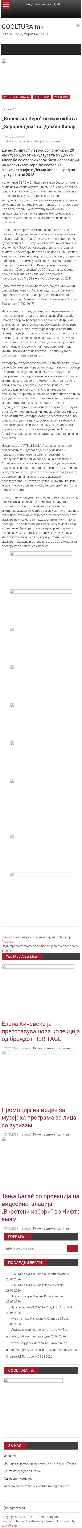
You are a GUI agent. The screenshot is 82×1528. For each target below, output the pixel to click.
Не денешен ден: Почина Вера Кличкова (38, 1296)
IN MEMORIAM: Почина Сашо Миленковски (40, 1274)
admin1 (27, 1048)
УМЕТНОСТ (61, 97)
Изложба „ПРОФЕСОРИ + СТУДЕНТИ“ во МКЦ (42, 1307)
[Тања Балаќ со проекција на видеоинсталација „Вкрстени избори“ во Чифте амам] (38, 1164)
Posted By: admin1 (15, 137)
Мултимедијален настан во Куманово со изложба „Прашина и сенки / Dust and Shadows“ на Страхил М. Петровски (41, 1349)
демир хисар (26, 141)
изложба (55, 141)
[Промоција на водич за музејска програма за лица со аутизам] (38, 1078)
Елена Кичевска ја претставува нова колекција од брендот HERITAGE (41, 1031)
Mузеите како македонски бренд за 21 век (40, 1318)
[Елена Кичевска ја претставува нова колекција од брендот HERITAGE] (38, 992)
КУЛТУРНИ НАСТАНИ (16, 97)
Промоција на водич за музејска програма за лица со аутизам (39, 1118)
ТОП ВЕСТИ (42, 97)
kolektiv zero (11, 141)
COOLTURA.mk (23, 26)
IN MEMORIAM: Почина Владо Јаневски (37, 1285)
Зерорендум (42, 141)
